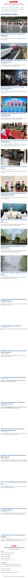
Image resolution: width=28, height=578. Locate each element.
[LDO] (14, 25)
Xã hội (7, 7)
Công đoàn (10, 9)
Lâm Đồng (2, 539)
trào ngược (6, 303)
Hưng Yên (2, 144)
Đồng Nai (2, 328)
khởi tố (13, 197)
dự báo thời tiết (18, 277)
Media (10, 7)
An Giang (2, 433)
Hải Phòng (2, 118)
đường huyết (8, 487)
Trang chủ (2, 7)
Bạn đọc (6, 9)
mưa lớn (16, 38)
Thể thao (13, 7)
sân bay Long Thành (9, 328)
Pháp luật (22, 7)
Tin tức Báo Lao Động (9, 14)
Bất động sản (22, 9)
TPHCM (2, 355)
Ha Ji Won (5, 380)
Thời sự (2, 9)
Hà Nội (2, 224)
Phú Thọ (2, 91)
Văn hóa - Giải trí (16, 9)
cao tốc (2, 66)
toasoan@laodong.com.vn (7, 559)
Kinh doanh (17, 7)
